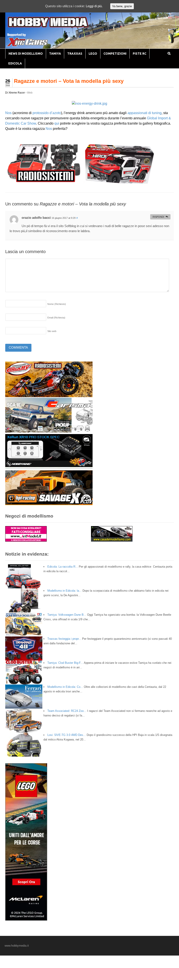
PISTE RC (139, 53)
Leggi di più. (94, 6)
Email (56, 317)
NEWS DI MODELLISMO (26, 53)
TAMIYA (55, 53)
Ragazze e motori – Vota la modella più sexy (69, 81)
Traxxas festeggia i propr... (64, 638)
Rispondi (158, 216)
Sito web (51, 331)
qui (56, 123)
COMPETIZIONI (114, 53)
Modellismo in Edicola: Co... (65, 686)
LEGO (93, 53)
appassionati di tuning (144, 113)
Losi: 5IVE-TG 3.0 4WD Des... (66, 735)
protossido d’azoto (47, 113)
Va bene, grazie (122, 6)
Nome (56, 304)
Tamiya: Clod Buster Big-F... (65, 662)
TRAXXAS (74, 53)
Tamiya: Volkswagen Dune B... (66, 614)
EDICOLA (15, 63)
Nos (8, 113)
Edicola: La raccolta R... (62, 566)
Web (30, 92)
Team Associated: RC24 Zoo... (66, 711)
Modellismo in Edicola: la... (64, 590)
